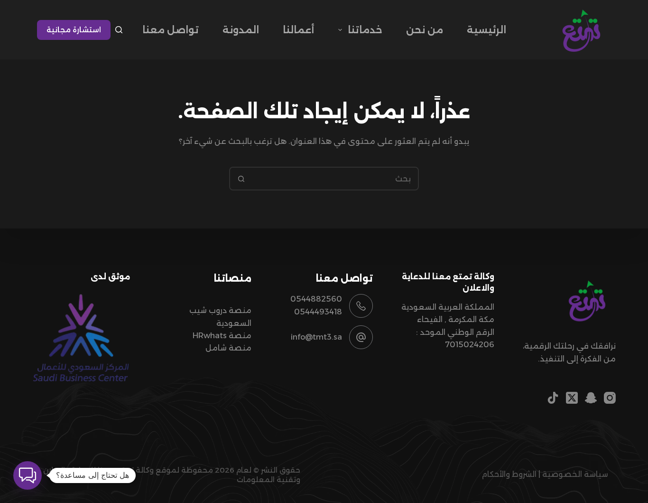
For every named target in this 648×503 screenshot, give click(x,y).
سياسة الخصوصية (575, 474)
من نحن (424, 30)
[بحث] (118, 29)
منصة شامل (228, 347)
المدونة (240, 30)
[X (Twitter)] (572, 398)
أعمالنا (299, 30)
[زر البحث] (241, 179)
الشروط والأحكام (509, 474)
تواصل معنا (170, 30)
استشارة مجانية (73, 29)
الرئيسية (486, 30)
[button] (27, 475)
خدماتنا (365, 30)
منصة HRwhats (222, 335)
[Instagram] (610, 398)
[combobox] (335, 178)
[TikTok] (553, 398)
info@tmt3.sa (316, 337)
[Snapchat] (591, 398)
